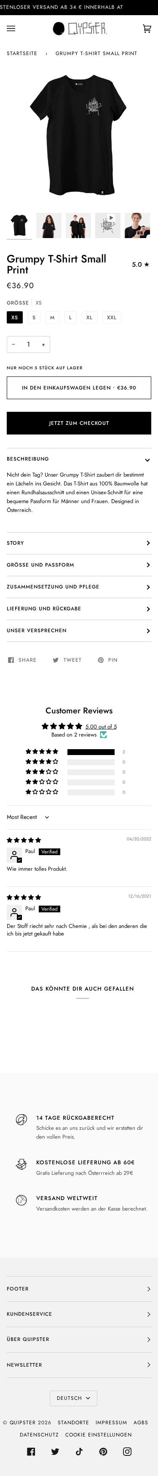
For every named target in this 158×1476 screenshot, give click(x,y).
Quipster (23, 1422)
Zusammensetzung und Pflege (53, 587)
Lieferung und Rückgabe (44, 608)
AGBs (141, 1422)
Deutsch (70, 1398)
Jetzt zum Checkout (79, 423)
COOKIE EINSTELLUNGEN (98, 1435)
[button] (42, 752)
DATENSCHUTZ (39, 1435)
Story (15, 543)
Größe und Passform (40, 565)
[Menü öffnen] (19, 28)
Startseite (22, 53)
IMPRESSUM (111, 1422)
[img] (24, 840)
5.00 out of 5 (101, 727)
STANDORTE (73, 1422)
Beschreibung (28, 459)
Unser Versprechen (37, 630)
